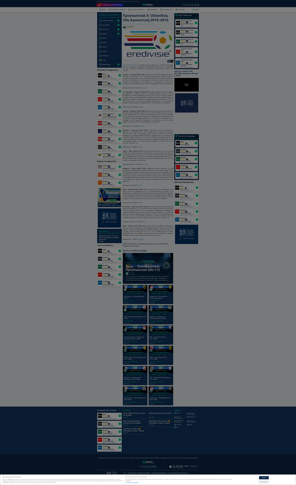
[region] (148, 479)
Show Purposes (264, 481)
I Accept (264, 477)
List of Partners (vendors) (132, 482)
